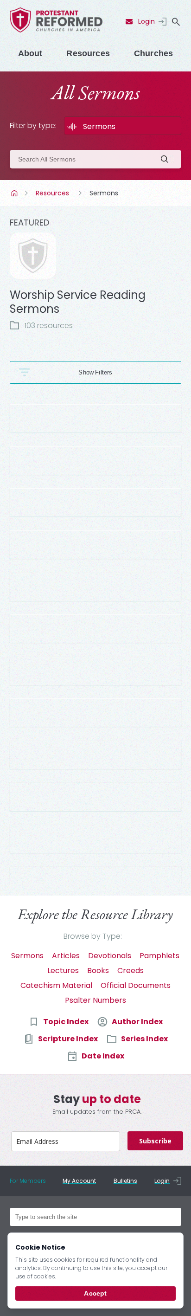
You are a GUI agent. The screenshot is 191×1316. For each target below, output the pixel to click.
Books (98, 970)
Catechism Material (56, 985)
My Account (79, 1181)
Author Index (137, 1021)
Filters (103, 372)
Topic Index (66, 1021)
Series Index (144, 1038)
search (175, 21)
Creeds (130, 970)
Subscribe (155, 1140)
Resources (88, 53)
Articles (66, 955)
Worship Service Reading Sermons (78, 301)
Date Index (103, 1056)
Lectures (63, 970)
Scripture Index (68, 1038)
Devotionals (109, 955)
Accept (95, 1293)
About (30, 53)
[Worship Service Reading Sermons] (33, 255)
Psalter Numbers (95, 1000)
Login (146, 21)
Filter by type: (33, 125)
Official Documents (136, 985)
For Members (28, 1181)
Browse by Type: (93, 936)
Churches (153, 53)
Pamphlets (159, 955)
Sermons (27, 955)
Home (15, 193)
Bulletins (125, 1181)
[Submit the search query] (167, 159)
